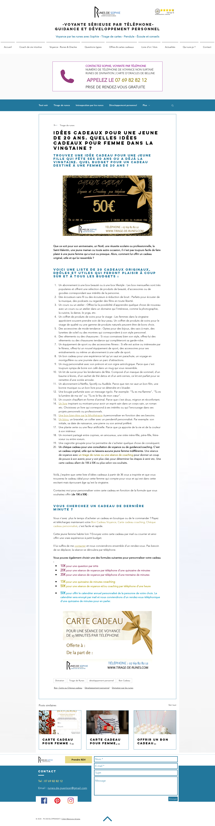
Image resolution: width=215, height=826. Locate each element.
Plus (145, 105)
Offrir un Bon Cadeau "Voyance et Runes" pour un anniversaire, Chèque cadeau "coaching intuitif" (154, 741)
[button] (172, 105)
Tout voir (43, 105)
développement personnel (101, 680)
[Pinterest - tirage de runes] (57, 801)
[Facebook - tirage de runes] (44, 801)
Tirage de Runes (76, 680)
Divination (59, 680)
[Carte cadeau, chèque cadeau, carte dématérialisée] (60, 722)
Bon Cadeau (124, 680)
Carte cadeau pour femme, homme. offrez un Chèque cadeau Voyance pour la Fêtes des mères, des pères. (106, 741)
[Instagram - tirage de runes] (71, 801)
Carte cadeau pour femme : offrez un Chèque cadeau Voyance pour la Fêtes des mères (59, 741)
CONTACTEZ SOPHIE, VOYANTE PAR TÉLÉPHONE (116, 66)
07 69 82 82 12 (53, 781)
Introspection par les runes (89, 105)
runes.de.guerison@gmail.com (67, 788)
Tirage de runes (62, 105)
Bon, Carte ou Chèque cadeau (68, 688)
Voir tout (172, 705)
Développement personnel (123, 105)
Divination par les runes (122, 688)
